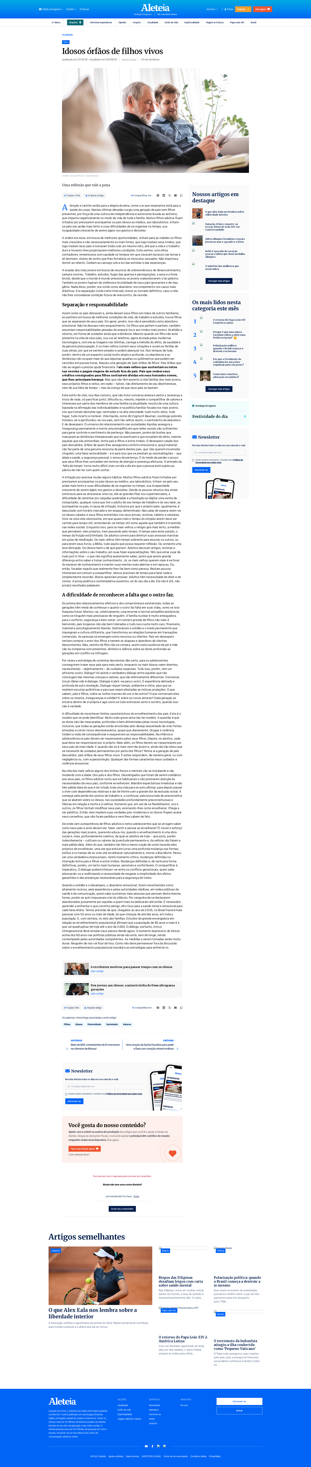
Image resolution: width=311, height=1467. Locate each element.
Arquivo (137, 22)
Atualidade (152, 22)
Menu (57, 22)
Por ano (184, 1405)
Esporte (56, 1250)
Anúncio (153, 1423)
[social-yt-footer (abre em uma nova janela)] (146, 1446)
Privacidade (214, 1456)
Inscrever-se (74, 1101)
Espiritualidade (191, 22)
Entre (136, 1196)
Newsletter (154, 1405)
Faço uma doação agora (83, 1148)
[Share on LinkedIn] (163, 195)
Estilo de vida (171, 22)
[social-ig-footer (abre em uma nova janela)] (164, 1446)
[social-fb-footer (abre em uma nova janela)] (152, 1446)
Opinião (122, 22)
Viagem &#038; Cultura (129, 1418)
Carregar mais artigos (219, 280)
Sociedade (112, 1024)
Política (220, 1250)
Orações (73, 22)
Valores (127, 1024)
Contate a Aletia (198, 1456)
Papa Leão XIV (237, 22)
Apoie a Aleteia (115, 1456)
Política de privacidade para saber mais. (124, 1093)
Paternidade (94, 1024)
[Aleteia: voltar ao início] (155, 7)
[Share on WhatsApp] (181, 195)
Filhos (67, 1024)
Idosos (78, 1024)
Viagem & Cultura (215, 22)
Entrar (230, 9)
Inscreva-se (155, 1414)
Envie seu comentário (122, 1208)
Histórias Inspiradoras (101, 22)
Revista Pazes (129, 59)
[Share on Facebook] (158, 195)
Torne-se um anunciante (175, 1456)
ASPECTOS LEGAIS (151, 1456)
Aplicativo (154, 1409)
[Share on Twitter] (169, 195)
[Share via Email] (175, 195)
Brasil (253, 22)
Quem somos (132, 1456)
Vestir (152, 1418)
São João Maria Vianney (167, 14)
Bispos (165, 1250)
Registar (241, 9)
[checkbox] (66, 1094)
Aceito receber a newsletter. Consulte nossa (106, 1094)
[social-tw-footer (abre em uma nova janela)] (158, 1446)
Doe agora (261, 9)
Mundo (220, 1314)
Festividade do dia (210, 416)
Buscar (85, 9)
